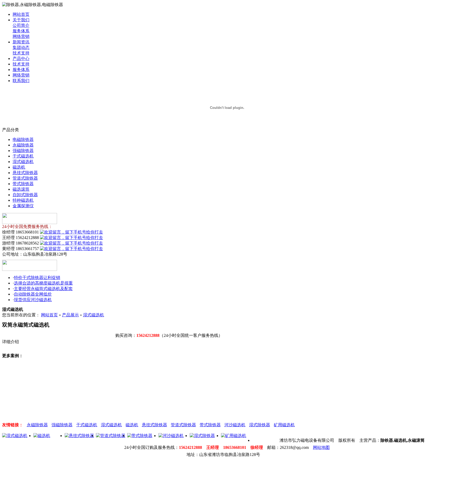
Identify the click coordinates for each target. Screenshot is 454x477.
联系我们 (21, 80)
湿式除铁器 (259, 425)
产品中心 (21, 58)
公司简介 (21, 25)
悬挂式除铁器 (25, 172)
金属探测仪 (23, 206)
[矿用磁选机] (233, 435)
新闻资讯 (21, 42)
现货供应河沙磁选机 (33, 299)
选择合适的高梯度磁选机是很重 (43, 283)
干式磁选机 (23, 156)
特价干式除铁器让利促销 (37, 277)
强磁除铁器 (23, 150)
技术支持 (21, 53)
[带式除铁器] (139, 435)
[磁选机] (41, 435)
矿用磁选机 (284, 425)
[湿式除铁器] (202, 435)
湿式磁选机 (23, 161)
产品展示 (70, 315)
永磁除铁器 (23, 145)
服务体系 (21, 31)
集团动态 (21, 47)
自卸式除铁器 (25, 194)
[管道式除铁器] (110, 435)
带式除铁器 (23, 183)
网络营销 (21, 36)
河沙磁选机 (234, 425)
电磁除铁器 (23, 139)
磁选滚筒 (21, 189)
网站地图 (321, 447)
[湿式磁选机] (14, 435)
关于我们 (21, 20)
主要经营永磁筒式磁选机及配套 (43, 288)
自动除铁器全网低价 (33, 294)
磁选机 (19, 167)
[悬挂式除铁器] (79, 435)
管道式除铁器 (25, 178)
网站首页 (21, 14)
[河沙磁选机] (171, 435)
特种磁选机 (23, 200)
